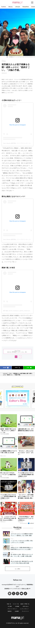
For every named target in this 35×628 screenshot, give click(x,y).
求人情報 (10, 606)
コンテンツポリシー (24, 608)
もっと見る (17, 568)
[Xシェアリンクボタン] (13, 593)
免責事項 (10, 611)
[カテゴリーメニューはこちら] (32, 2)
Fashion (3, 6)
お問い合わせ (25, 606)
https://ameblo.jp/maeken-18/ (28, 56)
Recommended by (24, 523)
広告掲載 (17, 606)
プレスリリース (25, 611)
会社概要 (17, 611)
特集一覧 (9, 603)
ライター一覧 (16, 603)
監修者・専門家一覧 (25, 603)
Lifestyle (17, 6)
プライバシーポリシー (12, 608)
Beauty (11, 6)
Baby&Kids (26, 6)
